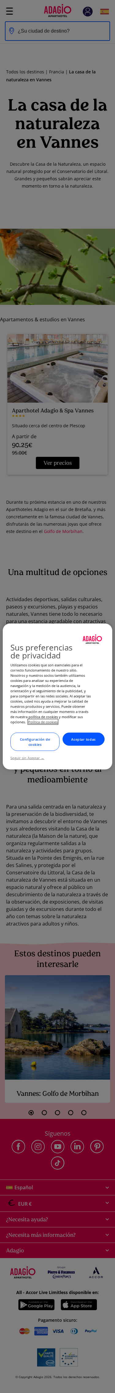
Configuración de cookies (35, 742)
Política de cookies (43, 722)
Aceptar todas (83, 739)
